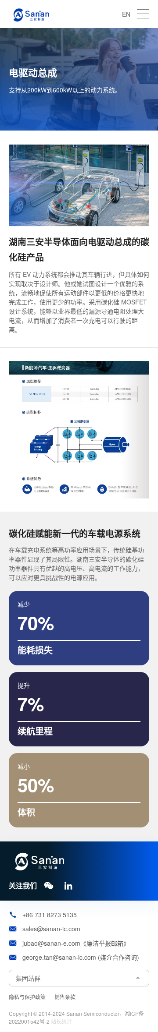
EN (126, 14)
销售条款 (64, 996)
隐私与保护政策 (27, 996)
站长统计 (61, 1021)
